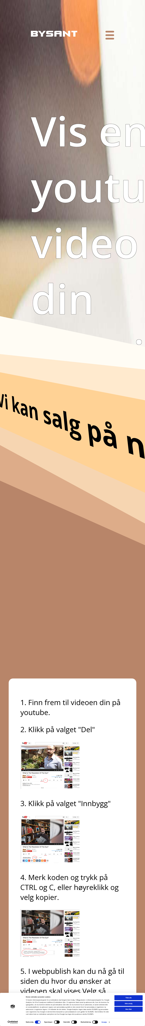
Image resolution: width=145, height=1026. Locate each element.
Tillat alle (128, 998)
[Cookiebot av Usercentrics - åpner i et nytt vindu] (12, 1022)
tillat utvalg (128, 1003)
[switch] (57, 1022)
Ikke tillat (128, 1009)
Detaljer (104, 1022)
